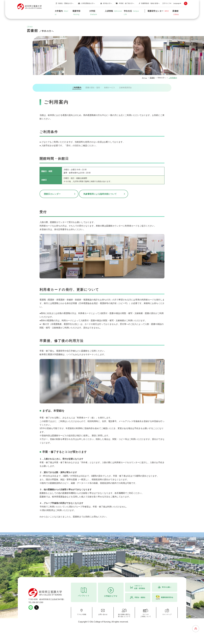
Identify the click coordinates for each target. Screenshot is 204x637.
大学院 (93, 12)
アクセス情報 (81, 614)
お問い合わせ (102, 614)
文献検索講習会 (125, 88)
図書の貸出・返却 (92, 88)
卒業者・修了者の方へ (126, 3)
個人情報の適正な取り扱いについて (124, 615)
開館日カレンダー (52, 194)
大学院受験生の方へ (88, 3)
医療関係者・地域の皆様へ (150, 3)
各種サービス (109, 88)
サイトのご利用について (145, 615)
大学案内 (61, 12)
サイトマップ (167, 614)
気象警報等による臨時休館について (100, 194)
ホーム (144, 78)
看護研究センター (158, 11)
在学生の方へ (107, 3)
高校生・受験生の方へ (65, 3)
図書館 (175, 12)
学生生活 (131, 12)
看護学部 (76, 12)
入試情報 (113, 11)
